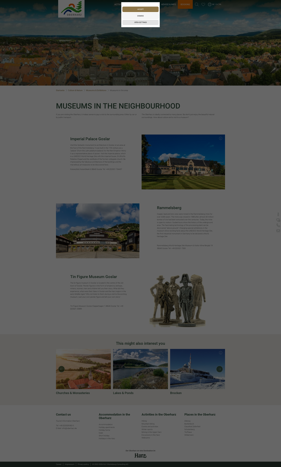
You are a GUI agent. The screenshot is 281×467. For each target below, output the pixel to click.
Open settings (140, 22)
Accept (140, 9)
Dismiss (140, 16)
